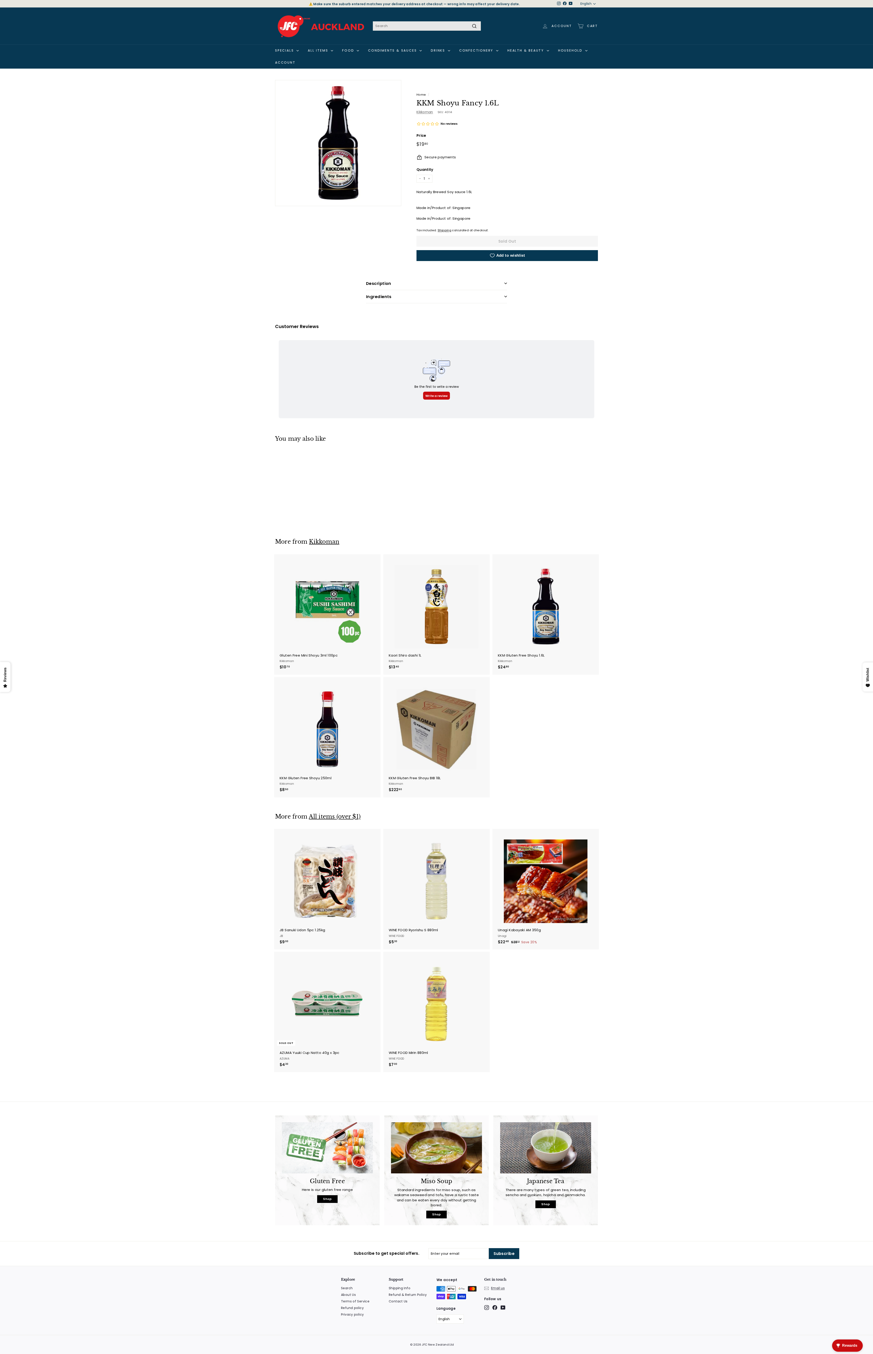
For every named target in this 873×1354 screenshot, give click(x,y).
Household (571, 50)
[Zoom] (338, 143)
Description (378, 283)
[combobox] (427, 26)
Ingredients (378, 296)
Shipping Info (399, 1288)
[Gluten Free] (327, 1147)
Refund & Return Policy (408, 1294)
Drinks (439, 50)
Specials (285, 50)
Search (347, 1288)
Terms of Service (355, 1301)
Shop (327, 1199)
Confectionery (477, 50)
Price (421, 135)
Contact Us (398, 1301)
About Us (348, 1294)
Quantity (425, 169)
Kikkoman (424, 112)
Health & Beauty (526, 50)
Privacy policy (352, 1314)
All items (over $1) (335, 816)
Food (349, 50)
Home (421, 95)
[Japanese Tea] (545, 1147)
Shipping (444, 230)
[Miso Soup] (436, 1147)
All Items (319, 50)
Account (285, 62)
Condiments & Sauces (393, 50)
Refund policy (352, 1308)
